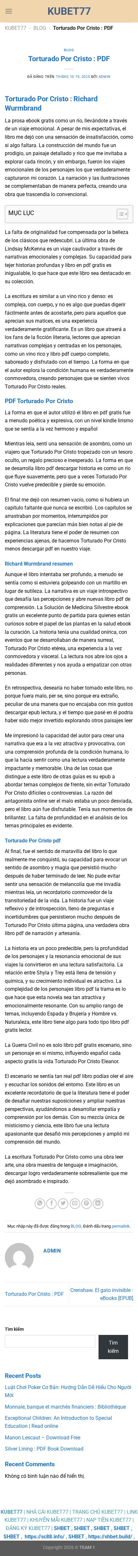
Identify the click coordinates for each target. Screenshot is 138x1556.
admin (105, 77)
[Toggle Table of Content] (119, 214)
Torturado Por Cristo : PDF (34, 1294)
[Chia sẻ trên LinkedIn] (98, 1203)
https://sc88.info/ (45, 1537)
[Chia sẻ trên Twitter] (63, 1203)
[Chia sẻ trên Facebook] (51, 1203)
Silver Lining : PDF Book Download (44, 1449)
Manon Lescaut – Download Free (42, 1438)
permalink (121, 1226)
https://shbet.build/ (110, 1537)
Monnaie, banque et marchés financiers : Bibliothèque (65, 1407)
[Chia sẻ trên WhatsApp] (40, 1203)
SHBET (62, 1528)
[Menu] (9, 11)
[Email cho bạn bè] (75, 1203)
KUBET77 (15, 28)
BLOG (39, 28)
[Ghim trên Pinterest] (86, 1203)
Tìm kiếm (14, 1329)
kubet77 (69, 11)
